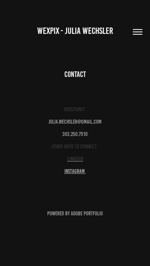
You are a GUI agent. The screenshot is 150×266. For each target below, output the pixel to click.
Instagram (75, 171)
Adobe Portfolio (87, 214)
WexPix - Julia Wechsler (75, 31)
